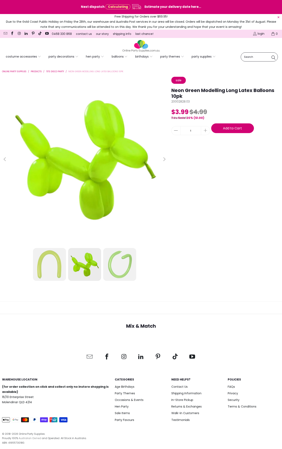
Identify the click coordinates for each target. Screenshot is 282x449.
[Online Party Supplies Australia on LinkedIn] (26, 34)
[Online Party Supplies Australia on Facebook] (12, 34)
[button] (23, 56)
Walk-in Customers (185, 413)
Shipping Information (186, 393)
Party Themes (125, 393)
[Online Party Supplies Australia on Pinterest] (33, 34)
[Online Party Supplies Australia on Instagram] (19, 34)
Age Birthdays (124, 387)
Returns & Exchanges (186, 406)
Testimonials (180, 420)
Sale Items (122, 413)
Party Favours (124, 420)
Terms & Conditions (242, 406)
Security (233, 400)
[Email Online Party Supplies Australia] (5, 34)
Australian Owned (30, 438)
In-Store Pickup (182, 400)
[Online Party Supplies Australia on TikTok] (40, 34)
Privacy (233, 393)
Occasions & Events (129, 400)
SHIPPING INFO (122, 33)
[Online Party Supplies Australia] (141, 46)
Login (261, 34)
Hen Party (122, 406)
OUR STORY (102, 33)
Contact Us (179, 387)
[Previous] (5, 159)
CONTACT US (84, 33)
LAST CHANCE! (144, 33)
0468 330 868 (62, 33)
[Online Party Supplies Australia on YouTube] (47, 34)
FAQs (231, 387)
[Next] (164, 159)
